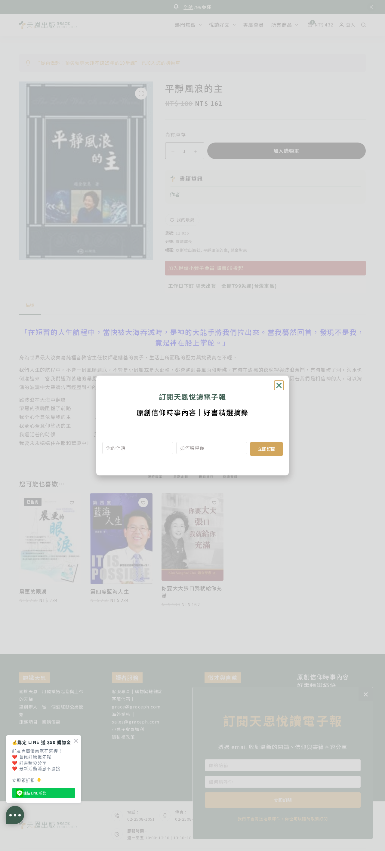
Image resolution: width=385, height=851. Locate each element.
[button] (279, 385)
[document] (192, 425)
